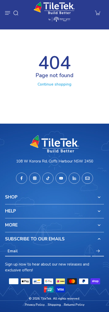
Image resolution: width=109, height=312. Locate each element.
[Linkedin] (74, 178)
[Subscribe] (98, 251)
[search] (15, 13)
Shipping (54, 305)
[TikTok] (47, 178)
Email (13, 251)
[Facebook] (21, 178)
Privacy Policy (35, 305)
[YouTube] (61, 178)
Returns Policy (74, 305)
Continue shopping (54, 84)
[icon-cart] (97, 13)
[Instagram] (34, 178)
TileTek (46, 299)
